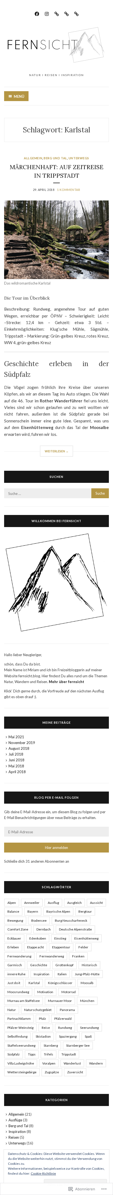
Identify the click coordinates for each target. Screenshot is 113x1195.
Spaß (88, 1036)
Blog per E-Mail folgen (56, 797)
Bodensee (39, 920)
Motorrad (68, 992)
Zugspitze (52, 1072)
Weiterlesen (54, 453)
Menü (19, 96)
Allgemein (33, 158)
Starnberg (51, 1045)
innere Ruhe (16, 974)
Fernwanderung (19, 956)
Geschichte (38, 965)
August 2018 (19, 748)
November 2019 (22, 742)
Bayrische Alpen (58, 911)
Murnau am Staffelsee (23, 1001)
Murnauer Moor (60, 1001)
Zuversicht (75, 1072)
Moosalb (87, 983)
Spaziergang (68, 1036)
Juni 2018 (16, 760)
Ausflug (53, 903)
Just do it (13, 983)
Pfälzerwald (63, 1018)
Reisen (14, 1137)
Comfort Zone (17, 929)
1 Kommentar (68, 189)
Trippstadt (68, 1054)
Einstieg (60, 938)
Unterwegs (79, 158)
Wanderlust (72, 1063)
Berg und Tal (55, 158)
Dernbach (43, 929)
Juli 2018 (16, 754)
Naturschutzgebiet (38, 1010)
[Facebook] (36, 13)
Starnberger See (78, 1045)
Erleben (13, 947)
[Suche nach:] (56, 493)
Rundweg (65, 1028)
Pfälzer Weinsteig (20, 1028)
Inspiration (41, 974)
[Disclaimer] (76, 13)
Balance (13, 911)
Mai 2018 (16, 766)
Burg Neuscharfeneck (71, 920)
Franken (78, 956)
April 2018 (17, 772)
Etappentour (61, 947)
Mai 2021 (16, 737)
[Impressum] (56, 13)
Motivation (45, 992)
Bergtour (85, 911)
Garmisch (14, 965)
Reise (46, 1028)
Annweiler (31, 903)
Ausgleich (74, 903)
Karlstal (34, 983)
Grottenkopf (64, 965)
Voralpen (48, 1063)
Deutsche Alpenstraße (75, 929)
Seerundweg (89, 1028)
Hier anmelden (56, 847)
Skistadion (43, 1036)
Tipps (32, 1054)
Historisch (89, 965)
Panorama (67, 1010)
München (87, 1001)
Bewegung (15, 920)
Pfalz (42, 1018)
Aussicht (96, 903)
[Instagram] (46, 13)
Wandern (96, 1063)
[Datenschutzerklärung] (66, 13)
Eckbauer (14, 938)
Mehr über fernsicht (66, 681)
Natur (11, 1010)
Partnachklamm (19, 1018)
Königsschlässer (60, 983)
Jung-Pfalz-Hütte (87, 974)
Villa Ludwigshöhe (20, 1063)
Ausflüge (15, 1120)
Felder (83, 947)
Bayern (32, 911)
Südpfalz (13, 1054)
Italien (62, 974)
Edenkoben (37, 938)
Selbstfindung (17, 1036)
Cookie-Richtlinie (43, 1173)
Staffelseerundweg (21, 1045)
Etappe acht (35, 947)
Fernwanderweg (51, 956)
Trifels (48, 1054)
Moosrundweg (18, 992)
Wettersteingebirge (21, 1072)
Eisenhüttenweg (86, 938)
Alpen (11, 903)
